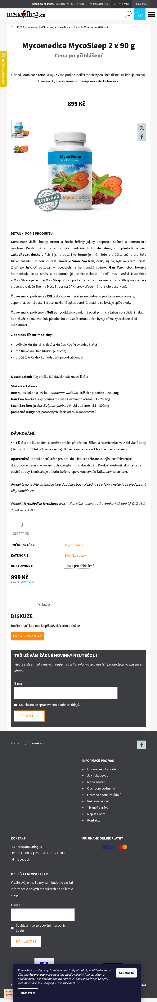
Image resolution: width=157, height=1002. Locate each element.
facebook (23, 859)
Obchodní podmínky (101, 788)
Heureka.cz (37, 743)
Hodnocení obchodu (101, 769)
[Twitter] (141, 127)
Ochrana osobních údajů (104, 795)
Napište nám (96, 814)
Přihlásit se (29, 716)
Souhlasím (126, 973)
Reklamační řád (98, 801)
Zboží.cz (17, 743)
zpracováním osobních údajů (59, 704)
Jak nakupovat (97, 775)
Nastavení (28, 993)
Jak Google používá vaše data (56, 983)
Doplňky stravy (75, 555)
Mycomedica (74, 545)
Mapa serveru (96, 782)
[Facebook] (141, 136)
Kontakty (93, 820)
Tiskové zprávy (97, 807)
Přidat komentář (27, 636)
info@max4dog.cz (30, 846)
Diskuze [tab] (44, 605)
